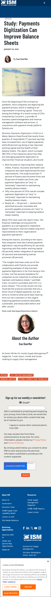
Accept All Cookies (11, 593)
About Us (5, 500)
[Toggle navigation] (44, 2)
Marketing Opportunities (7, 528)
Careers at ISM (8, 517)
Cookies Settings (10, 587)
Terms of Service (15, 443)
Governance (7, 503)
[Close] (48, 561)
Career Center (33, 512)
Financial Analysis (7, 379)
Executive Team (8, 507)
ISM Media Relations (10, 520)
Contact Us (11, 582)
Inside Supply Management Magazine (32, 502)
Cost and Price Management (21, 375)
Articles (3, 375)
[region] (25, 577)
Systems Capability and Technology (33, 379)
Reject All (28, 587)
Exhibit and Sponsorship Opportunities (7, 543)
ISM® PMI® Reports (35, 508)
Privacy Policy (39, 440)
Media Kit (6, 549)
